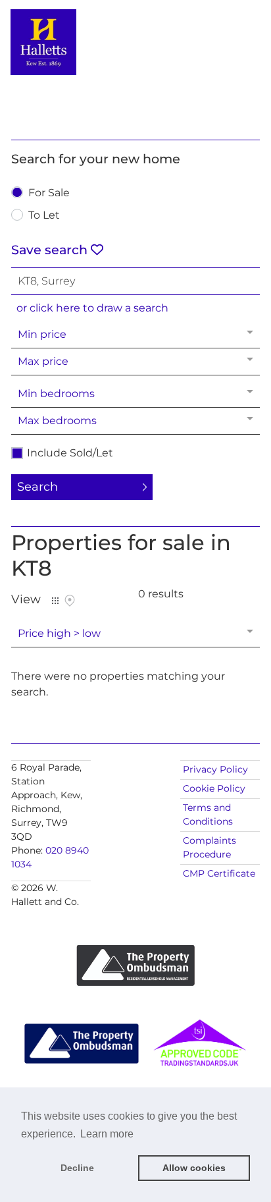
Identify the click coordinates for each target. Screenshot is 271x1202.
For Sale (49, 193)
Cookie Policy (214, 788)
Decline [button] (77, 1167)
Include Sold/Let (70, 453)
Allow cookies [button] (194, 1167)
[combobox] (135, 281)
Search (37, 486)
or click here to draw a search (92, 308)
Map (70, 601)
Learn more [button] (107, 1133)
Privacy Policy (215, 769)
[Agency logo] (135, 67)
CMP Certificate (219, 873)
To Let (44, 215)
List (55, 601)
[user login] (224, 33)
